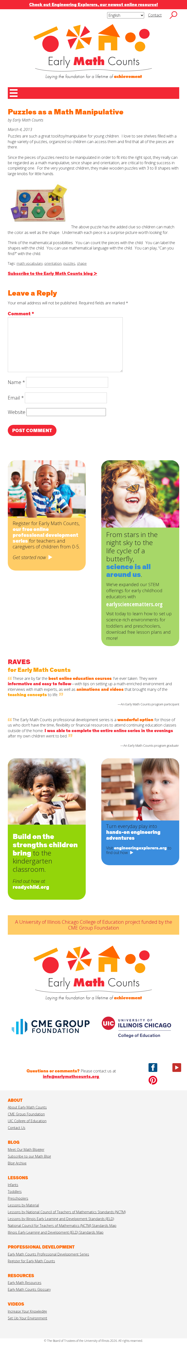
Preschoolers (18, 1198)
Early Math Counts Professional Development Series (48, 1254)
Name (16, 382)
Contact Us (16, 1127)
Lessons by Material (23, 1205)
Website (16, 412)
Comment (21, 314)
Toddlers (15, 1191)
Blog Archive (17, 1163)
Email (16, 397)
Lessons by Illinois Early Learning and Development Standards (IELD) (61, 1218)
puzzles (69, 263)
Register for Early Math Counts (31, 1261)
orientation (53, 263)
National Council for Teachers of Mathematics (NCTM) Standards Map (62, 1225)
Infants (13, 1184)
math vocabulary (30, 263)
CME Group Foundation (26, 1114)
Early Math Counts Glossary (29, 1289)
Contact (155, 15)
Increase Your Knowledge (27, 1311)
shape (82, 263)
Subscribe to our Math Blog (29, 1156)
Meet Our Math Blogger (26, 1149)
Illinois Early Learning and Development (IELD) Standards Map (55, 1232)
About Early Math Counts (27, 1107)
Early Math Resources (24, 1282)
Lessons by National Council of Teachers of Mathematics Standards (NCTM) (67, 1212)
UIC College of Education (27, 1121)
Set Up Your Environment (27, 1318)
